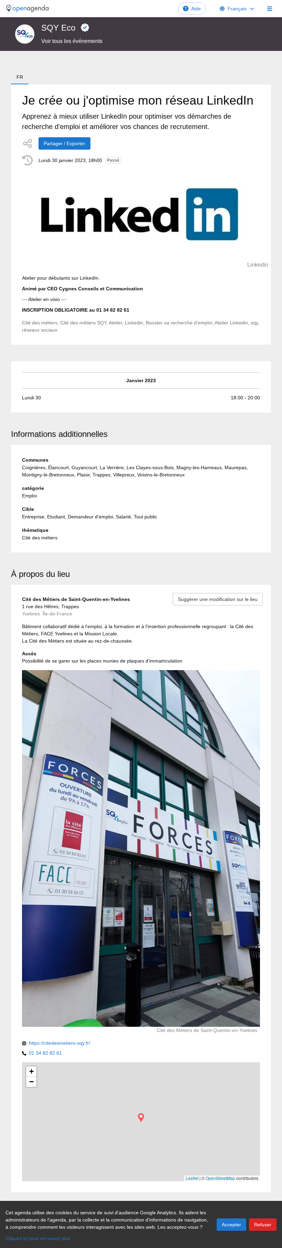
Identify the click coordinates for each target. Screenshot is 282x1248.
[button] (141, 1117)
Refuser (262, 1224)
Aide (196, 8)
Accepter (231, 1224)
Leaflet (192, 1178)
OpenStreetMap (220, 1178)
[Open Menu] (269, 8)
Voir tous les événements (71, 41)
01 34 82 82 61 (45, 1053)
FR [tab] (20, 77)
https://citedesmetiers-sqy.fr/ (59, 1043)
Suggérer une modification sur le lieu (218, 599)
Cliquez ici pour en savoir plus (38, 1238)
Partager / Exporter (64, 143)
